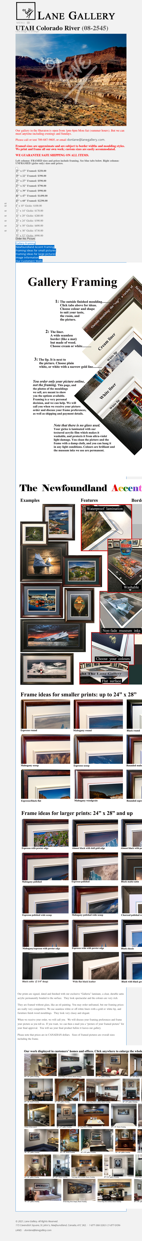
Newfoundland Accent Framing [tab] (35, 247)
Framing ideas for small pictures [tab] (36, 250)
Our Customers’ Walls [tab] (29, 261)
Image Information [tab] (27, 257)
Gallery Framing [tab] (25, 243)
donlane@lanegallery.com (85, 139)
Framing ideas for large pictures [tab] (35, 254)
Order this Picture (25, 238)
